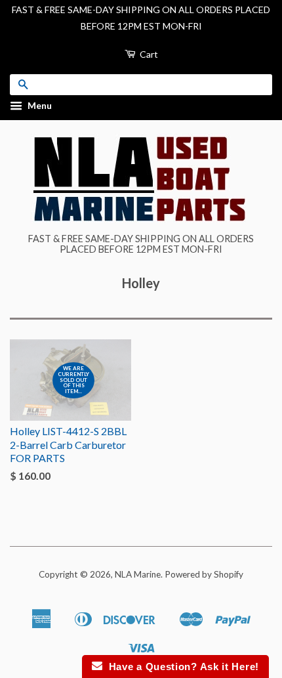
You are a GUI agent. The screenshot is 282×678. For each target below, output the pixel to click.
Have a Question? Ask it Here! (180, 666)
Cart (148, 54)
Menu (39, 106)
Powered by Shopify (204, 574)
